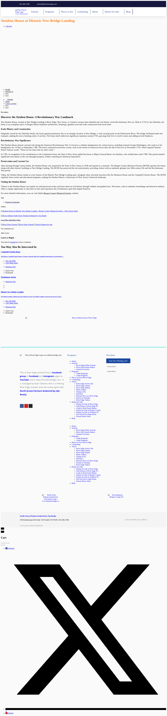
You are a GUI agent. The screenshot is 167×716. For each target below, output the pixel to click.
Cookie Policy (111, 371)
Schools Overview (83, 369)
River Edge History (83, 388)
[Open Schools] (40, 11)
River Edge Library (83, 386)
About (74, 382)
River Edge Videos (83, 400)
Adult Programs (82, 375)
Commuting (76, 380)
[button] (135, 4)
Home (74, 361)
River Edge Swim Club (84, 384)
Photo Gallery (81, 390)
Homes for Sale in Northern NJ (87, 412)
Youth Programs (82, 373)
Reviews (9, 92)
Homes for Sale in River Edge (87, 404)
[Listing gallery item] (39, 211)
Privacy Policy (111, 366)
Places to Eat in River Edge (81, 378)
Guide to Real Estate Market (86, 408)
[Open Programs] (56, 11)
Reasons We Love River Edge (87, 396)
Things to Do (81, 392)
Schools (74, 363)
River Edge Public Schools (86, 365)
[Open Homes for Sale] (121, 11)
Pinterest (10, 713)
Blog (73, 418)
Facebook (10, 548)
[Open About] (99, 11)
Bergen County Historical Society (57, 193)
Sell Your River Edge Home (86, 414)
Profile (7, 90)
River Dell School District (85, 367)
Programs (75, 371)
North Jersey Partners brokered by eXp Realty (38, 516)
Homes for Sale (77, 402)
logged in (13, 242)
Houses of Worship (83, 398)
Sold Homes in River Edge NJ (87, 406)
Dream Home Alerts (83, 416)
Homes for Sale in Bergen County (88, 410)
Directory (79, 394)
